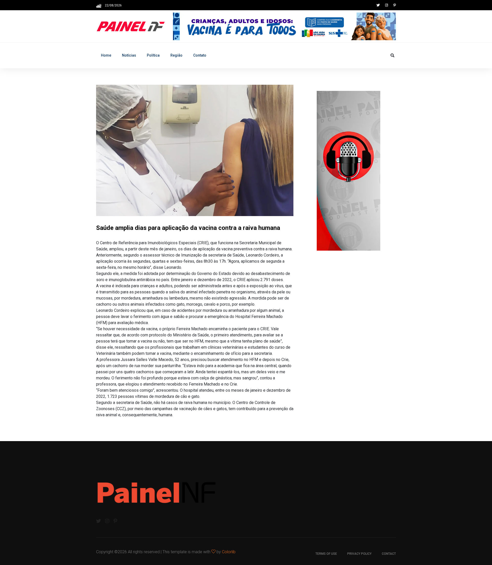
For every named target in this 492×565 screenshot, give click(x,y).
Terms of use (326, 554)
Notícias (129, 55)
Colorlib (228, 551)
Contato (199, 55)
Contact (389, 554)
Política (153, 55)
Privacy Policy (359, 554)
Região (176, 55)
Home (106, 55)
